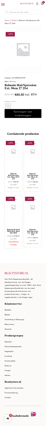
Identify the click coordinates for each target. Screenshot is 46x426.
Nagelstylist (9, 351)
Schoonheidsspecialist (13, 346)
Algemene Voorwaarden (14, 388)
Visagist (7, 370)
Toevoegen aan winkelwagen (23, 113)
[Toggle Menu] (3, 4)
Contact (8, 397)
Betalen (7, 315)
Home (7, 20)
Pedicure (8, 366)
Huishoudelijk (10, 361)
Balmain (13, 81)
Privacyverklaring (11, 393)
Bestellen (8, 310)
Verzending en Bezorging (14, 319)
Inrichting (8, 356)
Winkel (14, 20)
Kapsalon (8, 342)
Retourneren (9, 324)
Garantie (8, 329)
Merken (7, 375)
